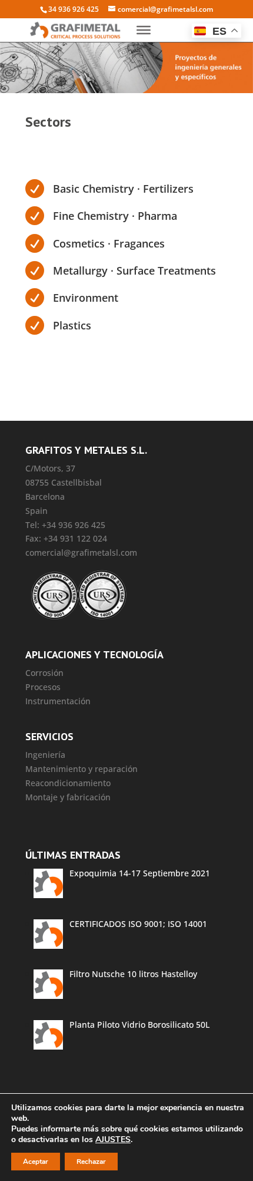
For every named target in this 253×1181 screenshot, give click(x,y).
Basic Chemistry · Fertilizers (123, 189)
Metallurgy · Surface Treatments (134, 270)
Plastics (72, 325)
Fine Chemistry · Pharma (115, 216)
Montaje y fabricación (68, 797)
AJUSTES (113, 1139)
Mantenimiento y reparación (81, 768)
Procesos (43, 686)
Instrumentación (58, 701)
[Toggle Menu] (144, 30)
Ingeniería (45, 754)
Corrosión (44, 672)
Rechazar (91, 1161)
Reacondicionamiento (68, 783)
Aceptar (35, 1161)
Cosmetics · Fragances (109, 243)
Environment (85, 298)
